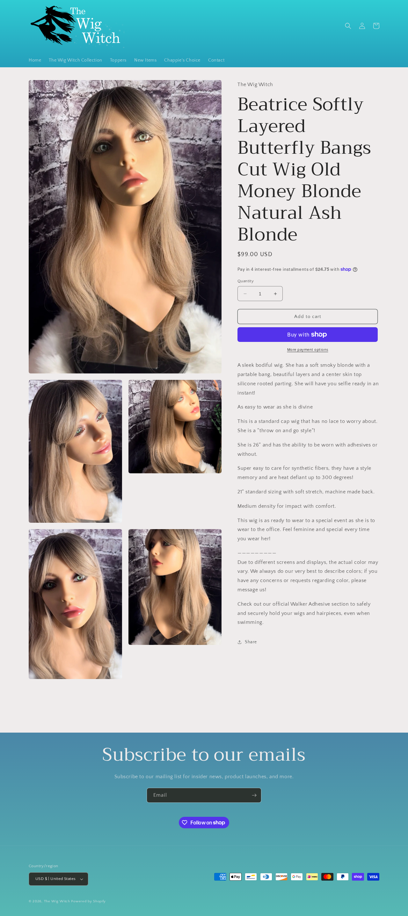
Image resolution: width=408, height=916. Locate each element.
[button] (348, 26)
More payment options (307, 350)
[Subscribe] (254, 795)
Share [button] (251, 642)
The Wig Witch (57, 901)
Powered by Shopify (88, 901)
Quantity (245, 281)
